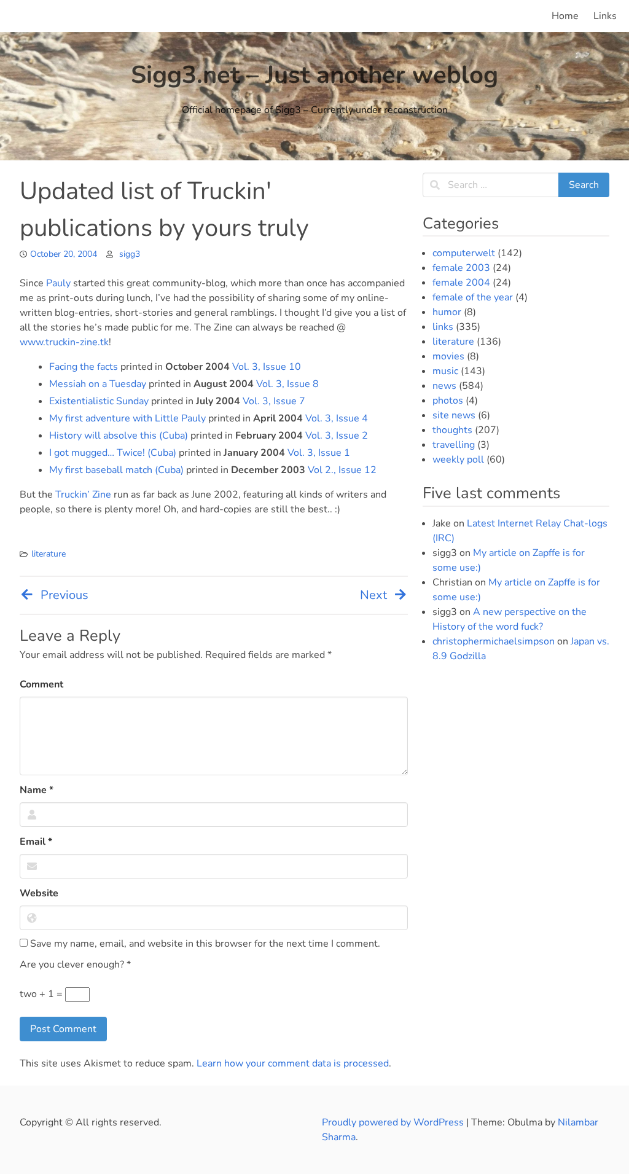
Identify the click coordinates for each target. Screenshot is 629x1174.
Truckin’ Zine (83, 494)
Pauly (58, 283)
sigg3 (129, 254)
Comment (41, 684)
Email (36, 841)
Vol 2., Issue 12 (342, 470)
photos (447, 400)
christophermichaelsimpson (493, 641)
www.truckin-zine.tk (64, 342)
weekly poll (458, 459)
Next (373, 595)
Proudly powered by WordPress (394, 1122)
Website (39, 893)
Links (605, 16)
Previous (64, 595)
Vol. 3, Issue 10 (266, 367)
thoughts (452, 430)
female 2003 (461, 268)
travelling (453, 445)
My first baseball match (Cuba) (116, 470)
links (442, 327)
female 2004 (461, 282)
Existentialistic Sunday (99, 401)
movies (448, 356)
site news (453, 415)
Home (565, 16)
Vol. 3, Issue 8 (287, 384)
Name (36, 790)
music (445, 371)
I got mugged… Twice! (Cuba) (112, 453)
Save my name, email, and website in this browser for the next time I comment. (204, 943)
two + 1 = (42, 994)
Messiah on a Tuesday (97, 384)
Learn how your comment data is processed (293, 1063)
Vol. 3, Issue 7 (274, 401)
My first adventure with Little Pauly (127, 418)
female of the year (472, 297)
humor (446, 312)
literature (48, 554)
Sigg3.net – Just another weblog (314, 75)
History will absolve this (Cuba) (118, 435)
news (444, 386)
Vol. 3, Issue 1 (318, 453)
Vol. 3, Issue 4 (336, 418)
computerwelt (463, 253)
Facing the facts (83, 367)
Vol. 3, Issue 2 (336, 435)
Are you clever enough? (75, 964)
